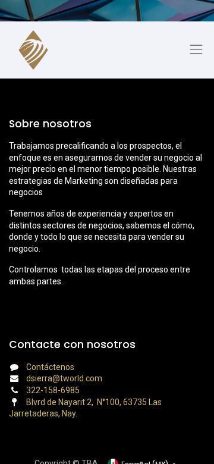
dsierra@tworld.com (64, 378)
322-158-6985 (53, 390)
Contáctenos (50, 367)
